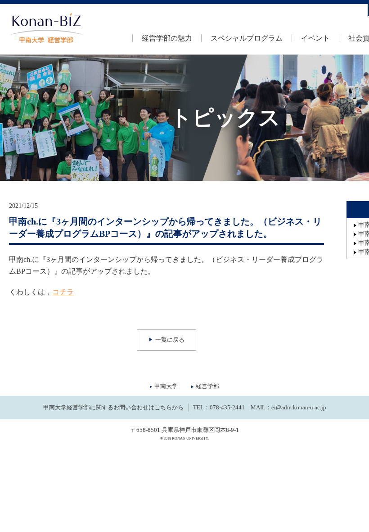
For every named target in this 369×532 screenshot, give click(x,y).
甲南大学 (166, 386)
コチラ (63, 292)
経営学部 (207, 386)
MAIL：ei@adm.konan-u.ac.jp (288, 407)
